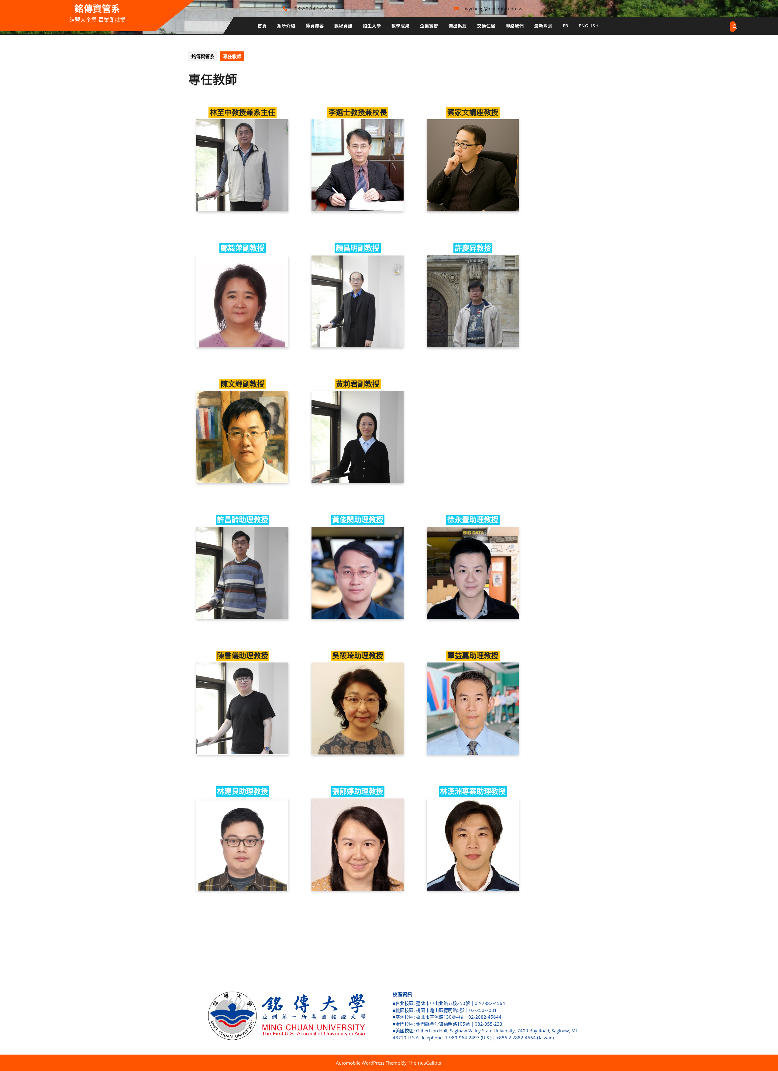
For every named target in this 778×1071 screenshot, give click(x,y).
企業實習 (429, 26)
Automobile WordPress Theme (368, 1063)
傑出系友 (458, 26)
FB (565, 26)
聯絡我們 (515, 26)
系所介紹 (286, 26)
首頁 (262, 26)
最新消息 (543, 26)
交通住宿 (486, 26)
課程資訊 (343, 26)
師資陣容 (315, 26)
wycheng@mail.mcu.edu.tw (493, 8)
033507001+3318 (314, 8)
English (589, 26)
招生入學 (372, 26)
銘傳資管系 (97, 9)
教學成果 (400, 26)
